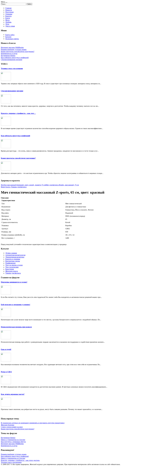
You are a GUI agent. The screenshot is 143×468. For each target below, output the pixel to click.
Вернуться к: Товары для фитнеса (13, 187)
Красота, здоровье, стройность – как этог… (18, 113)
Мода (7, 20)
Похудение (9, 12)
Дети (7, 24)
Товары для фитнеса (13, 273)
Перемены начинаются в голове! (14, 282)
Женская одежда (11, 271)
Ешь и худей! (6, 349)
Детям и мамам (11, 253)
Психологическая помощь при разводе (16, 327)
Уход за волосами (12, 267)
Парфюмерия (10, 263)
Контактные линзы (12, 261)
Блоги (7, 18)
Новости (8, 10)
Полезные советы (12, 39)
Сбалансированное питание (12, 91)
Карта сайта (9, 35)
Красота (8, 16)
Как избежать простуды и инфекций (15, 136)
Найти (29, 4)
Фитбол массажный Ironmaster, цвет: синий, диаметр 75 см (23, 185)
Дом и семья (10, 26)
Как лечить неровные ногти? (12, 394)
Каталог (8, 37)
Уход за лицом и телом (14, 265)
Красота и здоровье (12, 259)
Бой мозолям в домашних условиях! (15, 305)
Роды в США (6, 372)
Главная (8, 8)
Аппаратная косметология (15, 255)
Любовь (8, 22)
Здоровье (8, 14)
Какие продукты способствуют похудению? (18, 158)
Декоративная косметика (14, 257)
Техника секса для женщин (12, 68)
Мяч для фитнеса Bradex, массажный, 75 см (62, 185)
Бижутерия (9, 269)
